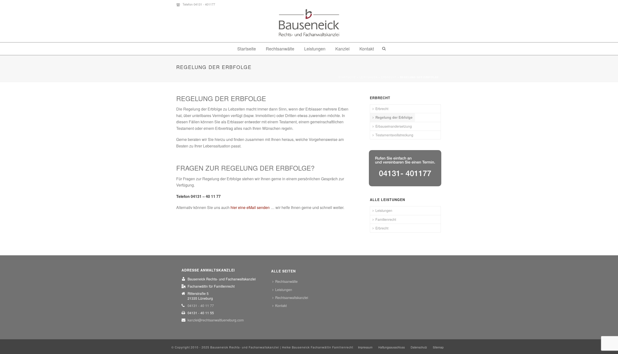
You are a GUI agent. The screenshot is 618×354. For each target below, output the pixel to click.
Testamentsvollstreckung (394, 134)
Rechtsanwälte (280, 48)
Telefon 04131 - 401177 (199, 4)
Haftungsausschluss (391, 347)
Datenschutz (419, 347)
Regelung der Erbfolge (394, 117)
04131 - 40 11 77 (201, 305)
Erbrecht (388, 77)
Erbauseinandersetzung (393, 126)
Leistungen (314, 48)
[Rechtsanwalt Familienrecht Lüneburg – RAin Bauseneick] (309, 25)
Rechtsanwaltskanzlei (291, 297)
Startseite (246, 48)
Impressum (365, 347)
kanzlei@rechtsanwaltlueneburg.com (216, 320)
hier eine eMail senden (250, 207)
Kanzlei (342, 48)
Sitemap (438, 347)
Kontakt (366, 48)
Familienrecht (385, 219)
